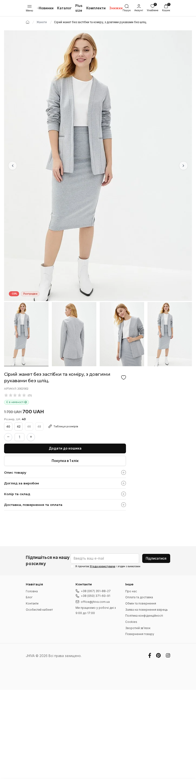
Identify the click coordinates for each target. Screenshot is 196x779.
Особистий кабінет (39, 609)
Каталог (64, 8)
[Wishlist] (123, 377)
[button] (138, 8)
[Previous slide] (12, 165)
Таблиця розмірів (66, 426)
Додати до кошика (65, 448)
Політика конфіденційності (144, 615)
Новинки (46, 8)
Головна (32, 591)
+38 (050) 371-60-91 (95, 596)
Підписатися (156, 558)
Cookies (131, 622)
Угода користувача (102, 566)
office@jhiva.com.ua (95, 602)
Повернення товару (139, 634)
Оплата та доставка (139, 597)
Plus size (78, 8)
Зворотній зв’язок (137, 628)
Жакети (42, 22)
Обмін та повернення (140, 603)
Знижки (116, 8)
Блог (29, 597)
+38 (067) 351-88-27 (96, 591)
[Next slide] (183, 165)
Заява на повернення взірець (146, 609)
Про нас (131, 591)
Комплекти (96, 8)
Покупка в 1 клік (65, 461)
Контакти (32, 603)
